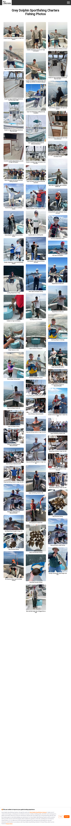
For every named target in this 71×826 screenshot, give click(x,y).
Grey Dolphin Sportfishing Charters (38, 812)
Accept (66, 816)
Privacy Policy (9, 823)
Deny (60, 816)
